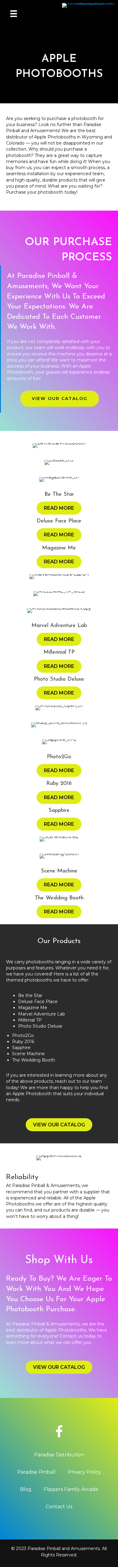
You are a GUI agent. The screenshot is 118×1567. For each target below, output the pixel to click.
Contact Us (59, 1506)
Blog (25, 1489)
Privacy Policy (84, 1472)
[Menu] (13, 13)
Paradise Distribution (59, 1455)
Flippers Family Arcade (71, 1489)
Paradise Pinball (36, 1472)
